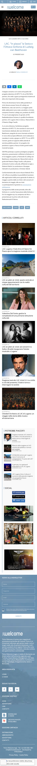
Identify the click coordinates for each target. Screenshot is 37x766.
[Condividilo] (9, 86)
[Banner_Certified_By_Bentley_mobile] (18, 569)
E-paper (13, 2)
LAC (22, 207)
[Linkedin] (14, 500)
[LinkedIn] (17, 689)
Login (4, 674)
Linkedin (17, 500)
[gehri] (18, 521)
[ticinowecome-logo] (15, 7)
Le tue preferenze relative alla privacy (19, 761)
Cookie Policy (23, 755)
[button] (2, 1)
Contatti (5, 709)
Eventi (16, 207)
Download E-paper (12, 715)
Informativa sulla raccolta (10, 764)
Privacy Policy (13, 755)
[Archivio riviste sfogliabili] (5, 721)
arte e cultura (7, 207)
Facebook (18, 492)
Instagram (18, 496)
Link (3, 706)
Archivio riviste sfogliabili (14, 720)
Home (4, 701)
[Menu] (2, 7)
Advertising (6, 704)
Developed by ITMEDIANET (22, 751)
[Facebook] (14, 492)
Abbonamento (7, 735)
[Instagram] (14, 496)
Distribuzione (7, 732)
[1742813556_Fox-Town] (18, 544)
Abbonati (24, 1)
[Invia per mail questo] (4, 86)
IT (32, 7)
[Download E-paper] (5, 715)
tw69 (27, 207)
